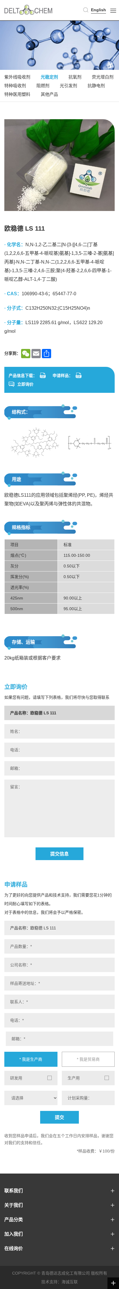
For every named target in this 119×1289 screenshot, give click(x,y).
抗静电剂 (96, 85)
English (98, 10)
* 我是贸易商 (88, 1059)
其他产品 (49, 94)
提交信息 (59, 853)
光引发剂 (68, 85)
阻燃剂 (42, 85)
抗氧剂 (74, 76)
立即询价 (25, 384)
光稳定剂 (49, 76)
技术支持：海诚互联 (59, 1281)
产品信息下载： (23, 375)
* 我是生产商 (30, 1059)
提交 (59, 1117)
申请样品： (63, 375)
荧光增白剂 (103, 76)
